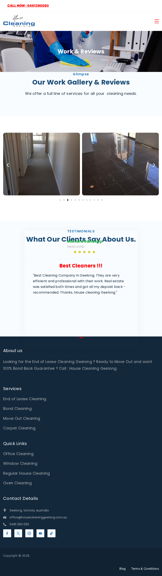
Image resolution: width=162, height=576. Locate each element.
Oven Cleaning (17, 483)
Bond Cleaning (17, 408)
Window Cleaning (20, 463)
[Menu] (157, 21)
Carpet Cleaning (19, 428)
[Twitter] (18, 533)
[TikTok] (51, 533)
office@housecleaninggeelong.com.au (38, 517)
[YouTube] (40, 533)
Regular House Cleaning (26, 473)
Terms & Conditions (145, 568)
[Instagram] (29, 533)
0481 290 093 (19, 524)
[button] (8, 165)
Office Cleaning (18, 453)
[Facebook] (7, 533)
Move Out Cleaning (21, 418)
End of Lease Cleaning (24, 398)
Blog (122, 568)
